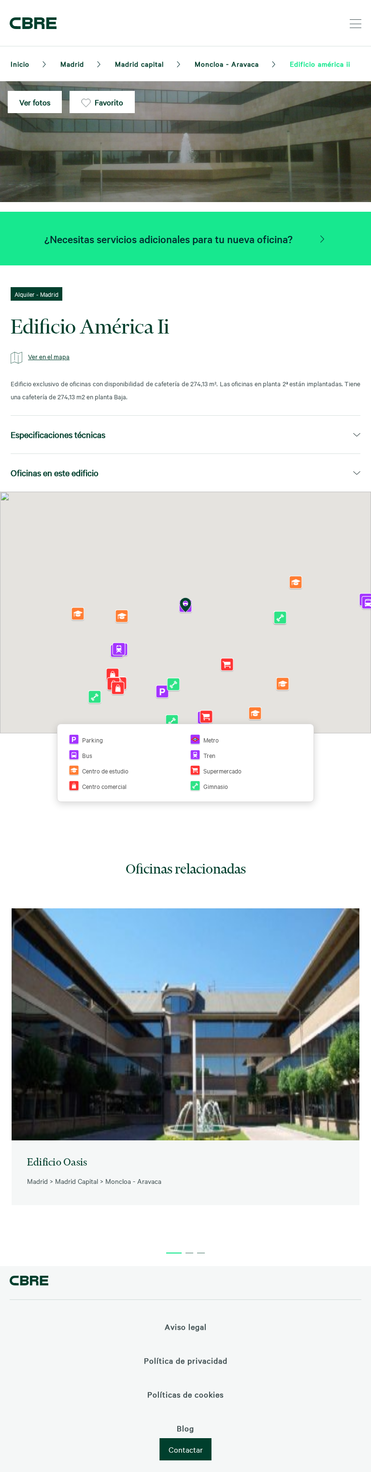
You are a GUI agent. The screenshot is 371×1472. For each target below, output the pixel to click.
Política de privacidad (186, 1360)
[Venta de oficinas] (322, 239)
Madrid (72, 64)
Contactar (186, 1449)
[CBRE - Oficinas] (31, 23)
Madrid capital (139, 64)
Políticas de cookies (185, 1394)
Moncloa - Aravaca (227, 64)
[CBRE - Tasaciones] (29, 1282)
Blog (185, 1428)
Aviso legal (186, 1326)
